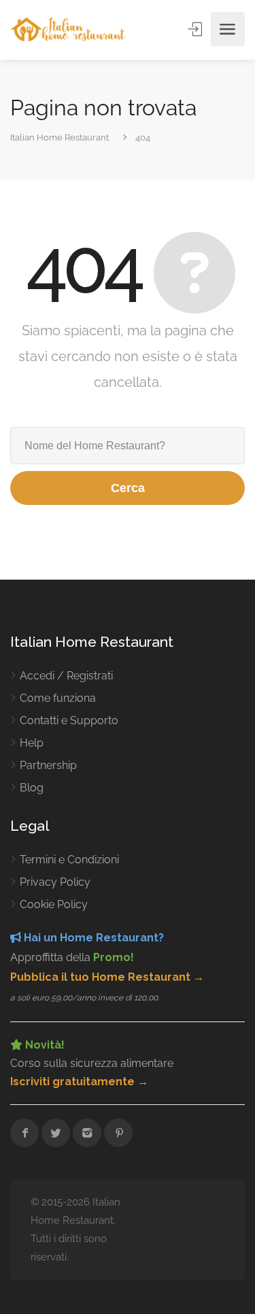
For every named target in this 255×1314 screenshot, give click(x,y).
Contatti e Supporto (69, 720)
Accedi (196, 29)
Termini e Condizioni (69, 859)
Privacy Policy (55, 882)
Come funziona (58, 698)
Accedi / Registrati (66, 675)
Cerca (128, 488)
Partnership (48, 765)
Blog (32, 787)
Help (32, 742)
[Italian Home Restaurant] (68, 29)
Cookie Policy (54, 904)
